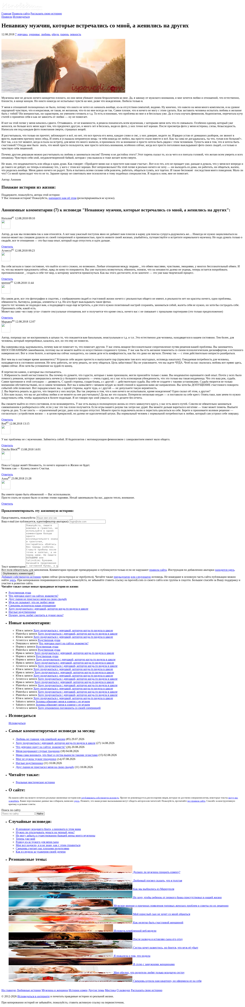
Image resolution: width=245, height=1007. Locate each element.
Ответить (7, 246)
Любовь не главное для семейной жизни (40, 739)
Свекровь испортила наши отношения (32, 605)
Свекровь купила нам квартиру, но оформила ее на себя (166, 980)
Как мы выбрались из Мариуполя (153, 888)
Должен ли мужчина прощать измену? (156, 872)
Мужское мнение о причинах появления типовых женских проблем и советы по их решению (170, 905)
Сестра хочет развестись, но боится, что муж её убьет (165, 947)
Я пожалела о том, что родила (131, 955)
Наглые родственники (22, 611)
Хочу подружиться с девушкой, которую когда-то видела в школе (48, 608)
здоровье (34, 34)
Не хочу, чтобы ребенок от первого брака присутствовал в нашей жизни (177, 897)
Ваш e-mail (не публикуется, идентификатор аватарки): (35, 521)
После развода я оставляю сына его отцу (157, 939)
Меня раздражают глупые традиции (38, 751)
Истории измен (78, 990)
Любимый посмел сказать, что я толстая (157, 880)
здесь (13, 580)
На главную (8, 990)
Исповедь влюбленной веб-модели (134, 930)
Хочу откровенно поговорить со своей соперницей (69, 707)
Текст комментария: (13, 566)
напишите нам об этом (62, 198)
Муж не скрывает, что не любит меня (31, 602)
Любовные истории (29, 990)
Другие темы (96, 990)
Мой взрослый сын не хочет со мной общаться (161, 914)
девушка (22, 34)
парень (64, 34)
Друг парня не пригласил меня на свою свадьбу (38, 599)
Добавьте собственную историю (21, 576)
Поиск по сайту (11, 810)
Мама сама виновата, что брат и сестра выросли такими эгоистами (57, 755)
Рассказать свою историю (46, 13)
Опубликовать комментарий (18, 573)
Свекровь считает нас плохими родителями (42, 848)
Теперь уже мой (25, 838)
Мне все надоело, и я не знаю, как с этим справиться (48, 845)
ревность (75, 34)
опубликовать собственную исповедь (100, 797)
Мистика (110, 990)
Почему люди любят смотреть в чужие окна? (36, 615)
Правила (6, 16)
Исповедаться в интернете (33, 996)
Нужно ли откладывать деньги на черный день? (45, 832)
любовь (45, 34)
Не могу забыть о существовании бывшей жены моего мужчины (55, 835)
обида (55, 34)
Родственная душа (20, 592)
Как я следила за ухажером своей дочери (41, 851)
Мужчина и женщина (55, 990)
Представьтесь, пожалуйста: (18, 517)
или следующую (141, 576)
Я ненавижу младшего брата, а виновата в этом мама (48, 829)
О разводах (123, 990)
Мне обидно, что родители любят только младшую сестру (149, 972)
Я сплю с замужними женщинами (153, 964)
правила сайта (158, 569)
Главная (6, 13)
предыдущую (122, 576)
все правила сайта (196, 801)
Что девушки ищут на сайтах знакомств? (33, 595)
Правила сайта (21, 13)
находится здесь (224, 569)
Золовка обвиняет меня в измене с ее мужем (63, 701)
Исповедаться (21, 16)
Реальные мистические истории (35, 782)
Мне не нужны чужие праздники (36, 759)
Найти (40, 813)
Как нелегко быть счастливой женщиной (157, 922)
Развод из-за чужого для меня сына (37, 841)
